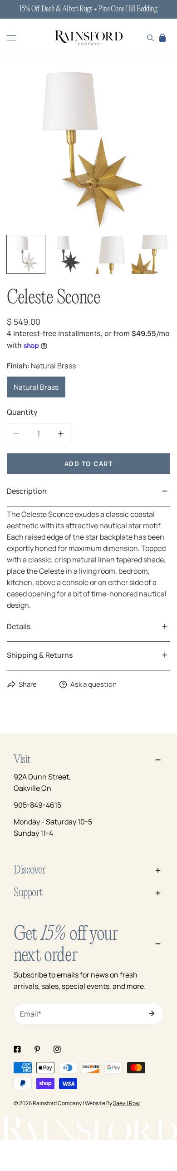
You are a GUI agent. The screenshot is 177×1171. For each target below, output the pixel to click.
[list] (88, 150)
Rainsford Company (57, 1103)
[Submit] (151, 1013)
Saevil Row (126, 1103)
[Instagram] (57, 1049)
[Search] (150, 38)
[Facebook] (17, 1049)
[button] (162, 38)
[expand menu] (11, 38)
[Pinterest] (37, 1049)
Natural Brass (36, 387)
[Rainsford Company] (88, 38)
